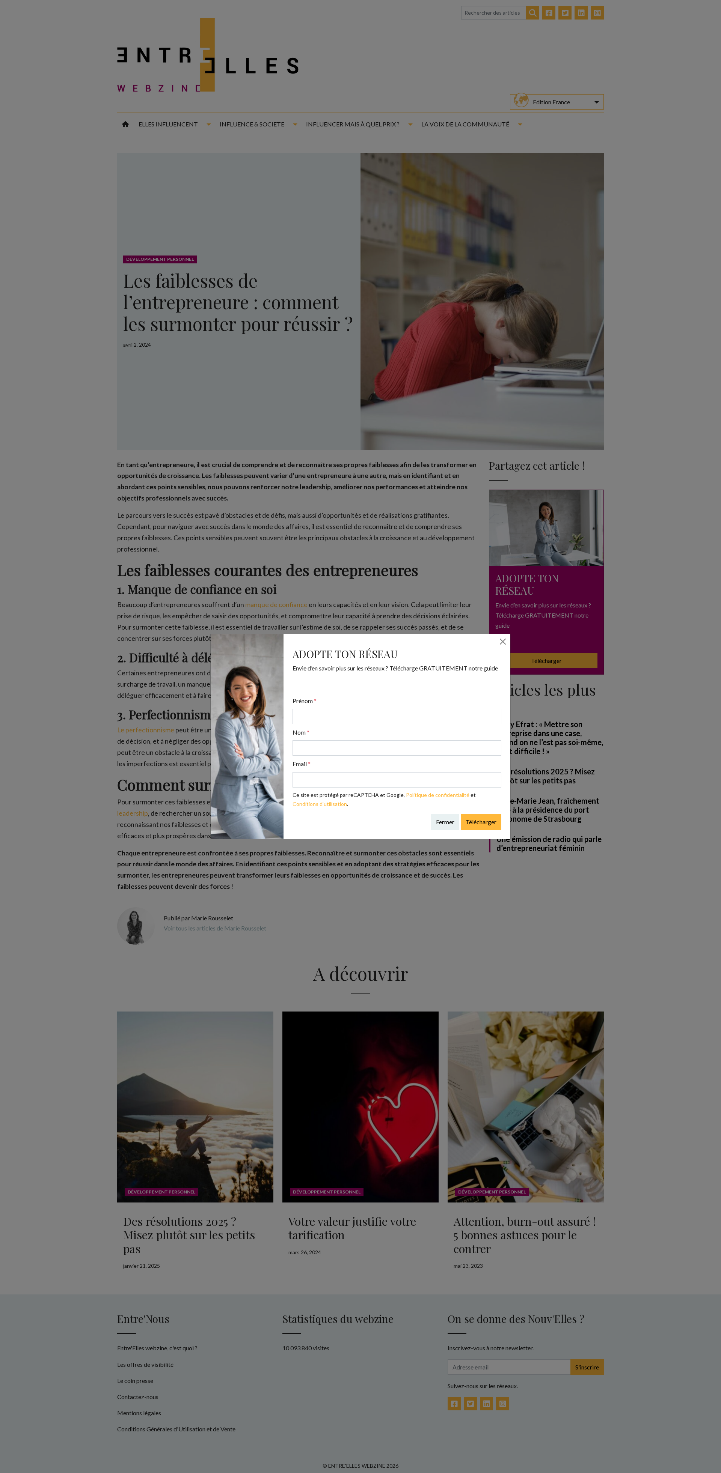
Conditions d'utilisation (320, 804)
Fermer (445, 821)
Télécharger (481, 821)
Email (302, 763)
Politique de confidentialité (437, 795)
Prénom (305, 700)
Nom (301, 732)
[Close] (502, 641)
